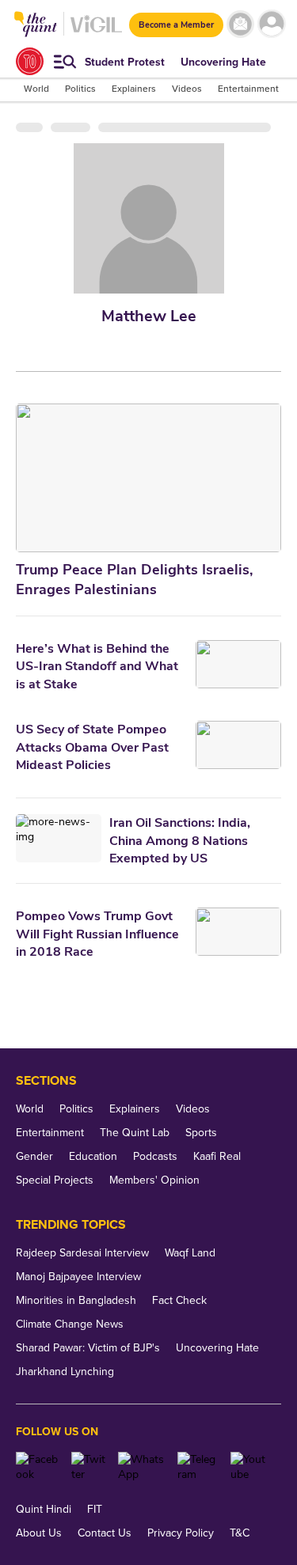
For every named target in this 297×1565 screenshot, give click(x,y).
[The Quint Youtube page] (249, 1467)
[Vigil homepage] (96, 32)
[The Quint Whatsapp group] (142, 1467)
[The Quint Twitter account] (88, 1467)
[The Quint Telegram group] (198, 1467)
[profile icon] (271, 24)
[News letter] (240, 24)
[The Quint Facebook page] (37, 1467)
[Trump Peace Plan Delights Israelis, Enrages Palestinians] (148, 478)
